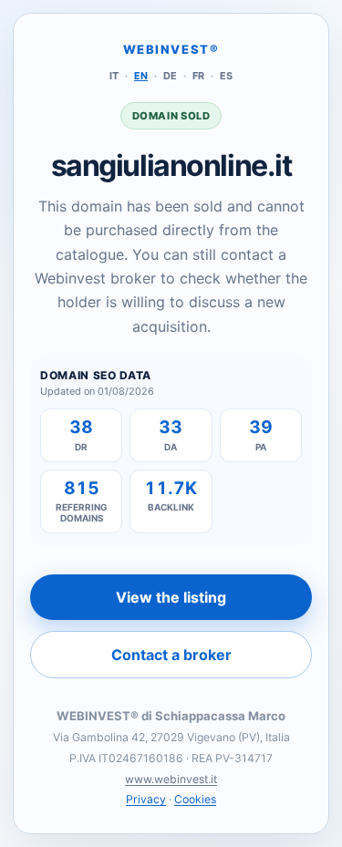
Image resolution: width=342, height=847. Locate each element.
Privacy (146, 799)
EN (141, 75)
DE (170, 75)
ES (226, 75)
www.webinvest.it (171, 779)
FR (198, 75)
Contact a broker (171, 655)
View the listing (171, 597)
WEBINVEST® (171, 49)
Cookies (195, 799)
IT (114, 75)
